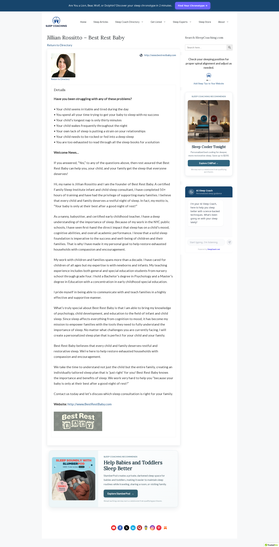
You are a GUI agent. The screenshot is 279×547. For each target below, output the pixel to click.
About (221, 21)
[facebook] (120, 527)
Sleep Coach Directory (127, 21)
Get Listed (156, 21)
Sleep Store (205, 21)
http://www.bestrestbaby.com (160, 55)
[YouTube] (113, 527)
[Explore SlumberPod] (73, 479)
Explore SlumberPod (120, 493)
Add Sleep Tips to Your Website (209, 83)
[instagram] (152, 527)
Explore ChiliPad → (208, 163)
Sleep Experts (180, 21)
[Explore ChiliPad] (209, 121)
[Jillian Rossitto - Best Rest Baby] (63, 65)
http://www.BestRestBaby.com (90, 404)
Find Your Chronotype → (192, 5)
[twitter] (126, 527)
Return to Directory (59, 45)
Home (83, 21)
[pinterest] (158, 527)
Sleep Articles (100, 21)
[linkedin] (133, 527)
